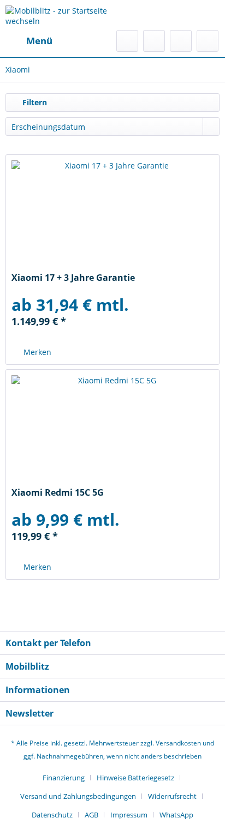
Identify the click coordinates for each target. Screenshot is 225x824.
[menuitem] (29, 41)
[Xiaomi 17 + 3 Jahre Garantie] (112, 214)
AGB (91, 815)
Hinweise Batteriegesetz (135, 778)
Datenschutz (52, 815)
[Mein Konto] (181, 41)
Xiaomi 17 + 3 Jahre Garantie (73, 278)
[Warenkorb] (207, 41)
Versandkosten (178, 743)
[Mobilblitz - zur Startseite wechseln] (58, 15)
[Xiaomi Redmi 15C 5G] (112, 429)
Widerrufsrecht (172, 796)
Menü (39, 40)
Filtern (33, 102)
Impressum (128, 815)
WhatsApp (176, 815)
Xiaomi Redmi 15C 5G (57, 492)
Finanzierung (64, 778)
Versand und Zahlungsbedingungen (78, 796)
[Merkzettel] (154, 41)
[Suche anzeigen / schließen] (127, 41)
